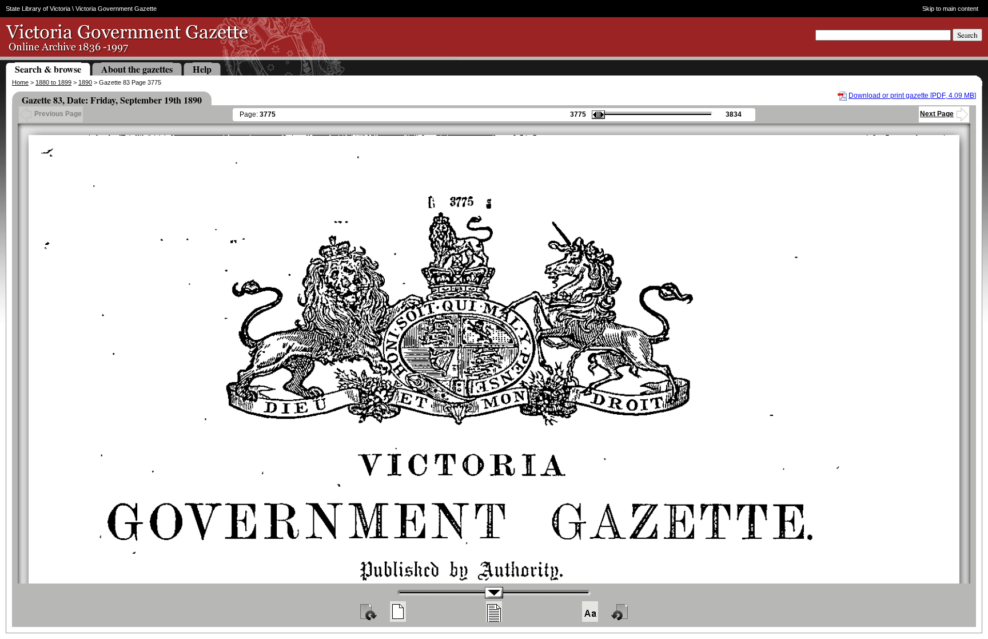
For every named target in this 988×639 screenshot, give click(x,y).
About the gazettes (137, 69)
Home (20, 82)
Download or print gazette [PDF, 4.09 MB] (912, 96)
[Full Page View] (398, 611)
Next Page (937, 114)
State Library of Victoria (38, 8)
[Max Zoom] (590, 611)
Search (967, 35)
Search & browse (48, 69)
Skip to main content (950, 8)
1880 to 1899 (53, 82)
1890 (85, 82)
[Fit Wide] (494, 611)
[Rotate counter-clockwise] (620, 611)
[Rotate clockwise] (367, 611)
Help (202, 69)
